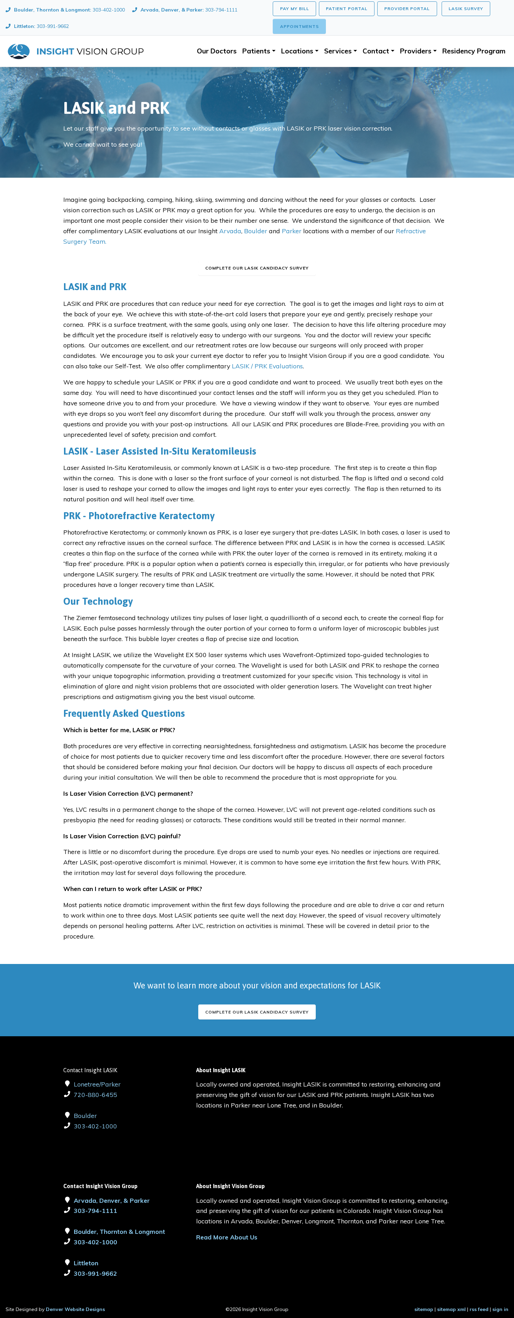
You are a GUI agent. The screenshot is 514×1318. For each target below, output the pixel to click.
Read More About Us (226, 1237)
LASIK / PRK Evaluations (267, 366)
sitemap (423, 1309)
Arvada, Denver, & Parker (112, 1200)
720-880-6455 (95, 1094)
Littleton (86, 1263)
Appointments (299, 26)
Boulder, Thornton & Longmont (119, 1231)
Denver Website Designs (75, 1309)
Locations (297, 51)
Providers (415, 51)
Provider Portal (407, 8)
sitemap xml (451, 1309)
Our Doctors (217, 51)
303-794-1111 (95, 1210)
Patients (256, 51)
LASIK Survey (466, 8)
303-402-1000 (95, 1126)
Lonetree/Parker (97, 1084)
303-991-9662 (95, 1273)
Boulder (256, 231)
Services (338, 51)
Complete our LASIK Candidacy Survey (257, 1012)
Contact (376, 51)
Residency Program (474, 51)
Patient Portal (346, 8)
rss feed (479, 1309)
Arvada (230, 231)
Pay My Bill (294, 8)
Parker (292, 231)
